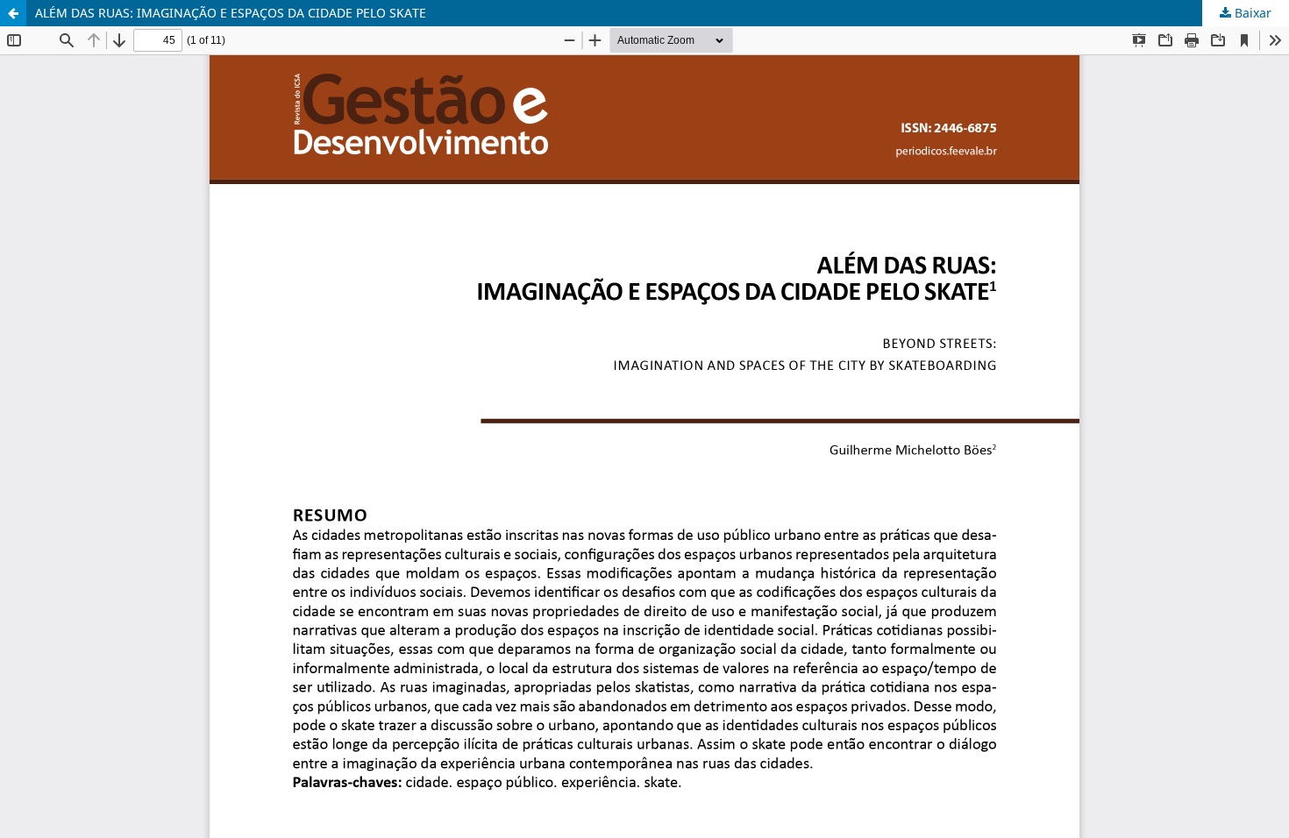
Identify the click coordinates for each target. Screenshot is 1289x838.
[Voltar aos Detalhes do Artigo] (13, 13)
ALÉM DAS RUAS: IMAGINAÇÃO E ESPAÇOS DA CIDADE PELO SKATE (230, 12)
